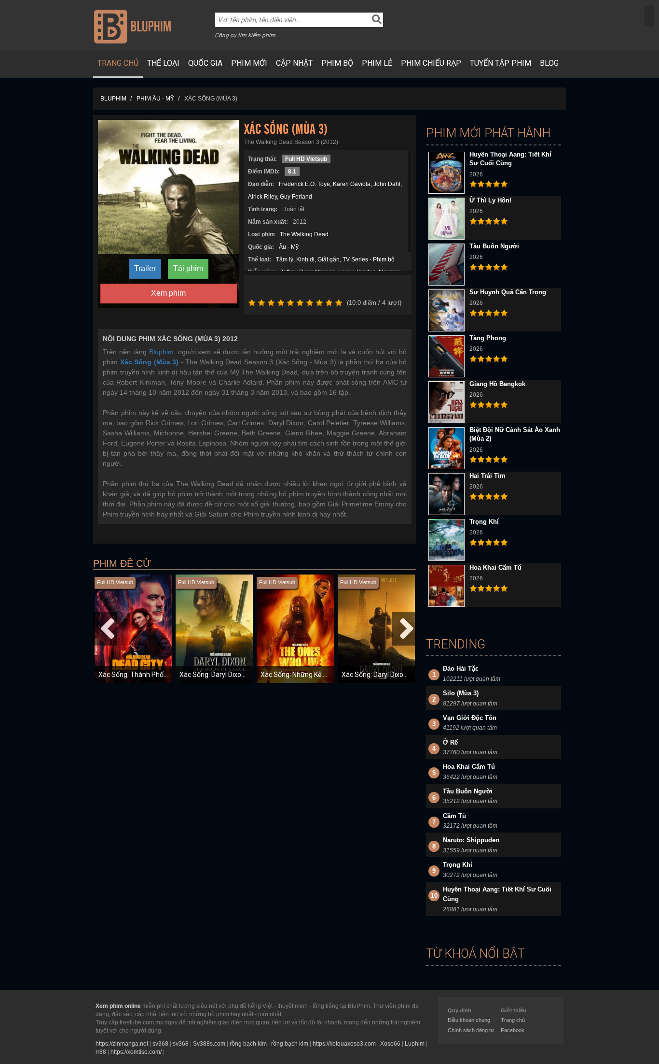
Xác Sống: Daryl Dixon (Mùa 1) (387, 674)
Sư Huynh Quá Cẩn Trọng (507, 292)
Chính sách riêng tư (471, 1030)
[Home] (132, 26)
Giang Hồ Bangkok (497, 384)
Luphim (415, 1043)
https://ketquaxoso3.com (344, 1043)
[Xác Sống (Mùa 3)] (168, 213)
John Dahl (386, 184)
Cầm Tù (454, 816)
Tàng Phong (487, 338)
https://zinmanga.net (122, 1043)
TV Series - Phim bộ (369, 259)
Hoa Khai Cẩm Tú (495, 567)
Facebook (512, 1030)
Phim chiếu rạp (431, 63)
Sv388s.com (209, 1043)
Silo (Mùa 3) (461, 693)
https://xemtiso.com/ (136, 1052)
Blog (549, 63)
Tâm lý (284, 259)
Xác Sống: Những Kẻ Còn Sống (306, 674)
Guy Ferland (296, 196)
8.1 (292, 171)
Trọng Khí (484, 521)
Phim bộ (337, 63)
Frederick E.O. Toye (304, 184)
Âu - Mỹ (289, 247)
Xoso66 (390, 1043)
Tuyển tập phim (500, 63)
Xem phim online (118, 1006)
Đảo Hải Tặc (461, 668)
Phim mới (249, 63)
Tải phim (188, 268)
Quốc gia (205, 63)
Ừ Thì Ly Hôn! (490, 200)
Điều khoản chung (469, 1020)
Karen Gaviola (352, 184)
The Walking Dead (304, 234)
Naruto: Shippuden (471, 840)
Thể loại (163, 63)
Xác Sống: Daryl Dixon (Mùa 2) (224, 674)
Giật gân (328, 259)
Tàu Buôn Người (494, 246)
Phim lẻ (377, 63)
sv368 (160, 1043)
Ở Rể (450, 742)
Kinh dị (305, 259)
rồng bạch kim (248, 1043)
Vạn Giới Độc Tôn (469, 717)
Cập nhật (294, 63)
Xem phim (168, 293)
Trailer (145, 268)
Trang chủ (117, 63)
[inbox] (649, 16)
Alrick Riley (262, 196)
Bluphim (161, 352)
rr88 (101, 1052)
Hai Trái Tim (487, 475)
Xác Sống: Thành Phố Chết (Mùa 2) (151, 674)
